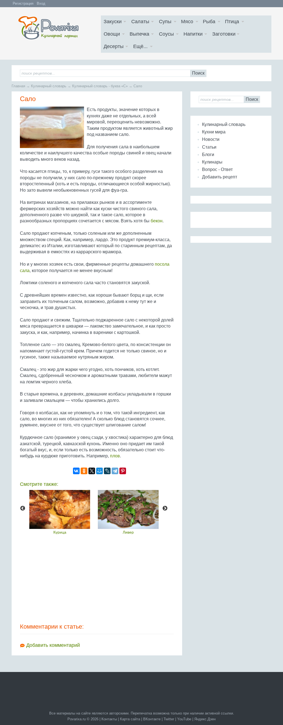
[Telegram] (115, 471)
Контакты (109, 719)
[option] (59, 512)
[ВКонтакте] (76, 471)
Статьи (209, 147)
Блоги (208, 154)
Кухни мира (214, 132)
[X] (91, 471)
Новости (210, 139)
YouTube (184, 719)
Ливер (128, 532)
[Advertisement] (97, 578)
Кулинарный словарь (223, 124)
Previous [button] (22, 508)
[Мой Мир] (99, 471)
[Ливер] (128, 509)
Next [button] (165, 508)
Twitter (169, 719)
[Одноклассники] (84, 471)
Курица (59, 532)
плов (115, 456)
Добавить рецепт (219, 177)
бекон (157, 220)
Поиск (198, 73)
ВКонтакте (152, 719)
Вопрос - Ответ (217, 169)
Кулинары (212, 162)
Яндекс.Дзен (205, 719)
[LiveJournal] (107, 471)
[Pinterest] (122, 471)
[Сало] (52, 127)
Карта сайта (130, 719)
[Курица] (59, 509)
